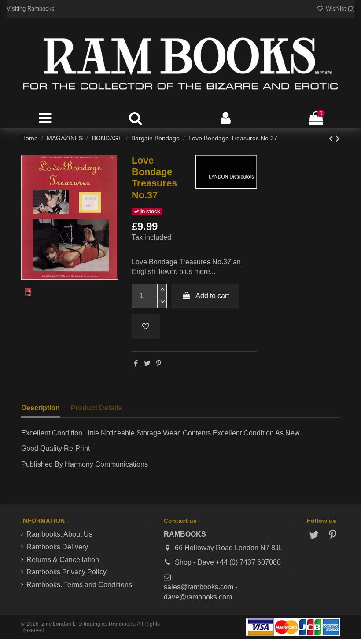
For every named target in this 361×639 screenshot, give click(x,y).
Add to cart (212, 295)
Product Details (96, 408)
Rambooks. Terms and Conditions (79, 584)
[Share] (136, 363)
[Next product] (338, 138)
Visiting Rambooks (31, 8)
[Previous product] (332, 138)
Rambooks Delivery (57, 547)
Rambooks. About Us (59, 534)
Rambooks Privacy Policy (66, 572)
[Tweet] (147, 363)
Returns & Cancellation (62, 559)
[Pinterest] (158, 363)
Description (40, 408)
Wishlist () (339, 8)
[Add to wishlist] (146, 326)
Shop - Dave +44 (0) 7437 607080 (228, 562)
